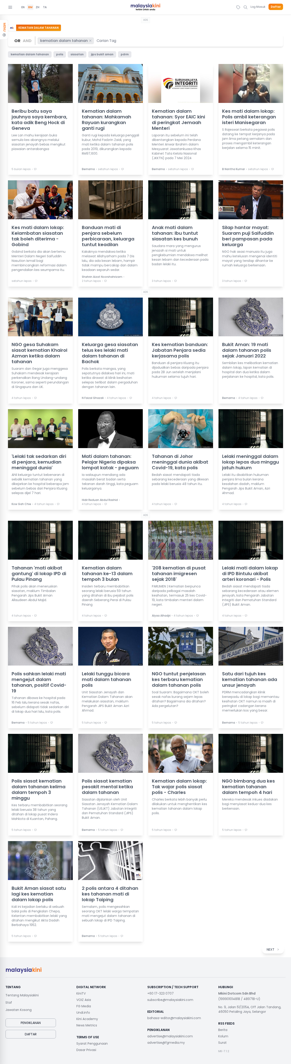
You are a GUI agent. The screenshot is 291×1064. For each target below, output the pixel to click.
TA (45, 7)
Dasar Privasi (86, 1050)
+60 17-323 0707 (160, 993)
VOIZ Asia (83, 1000)
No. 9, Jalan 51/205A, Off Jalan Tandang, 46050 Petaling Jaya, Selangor (249, 1009)
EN (23, 7)
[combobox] (107, 40)
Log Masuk (258, 7)
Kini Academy (87, 1019)
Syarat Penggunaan (92, 1043)
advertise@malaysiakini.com (170, 1036)
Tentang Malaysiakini (22, 995)
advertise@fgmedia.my (166, 1042)
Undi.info (83, 1012)
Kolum (223, 1036)
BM (30, 7)
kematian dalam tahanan (64, 40)
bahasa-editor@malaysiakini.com (174, 1018)
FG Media (83, 1006)
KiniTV (81, 993)
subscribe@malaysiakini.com (170, 1000)
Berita (222, 1030)
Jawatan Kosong (18, 1010)
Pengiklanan (31, 1023)
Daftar (276, 7)
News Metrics (86, 1025)
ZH (37, 7)
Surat (222, 1042)
